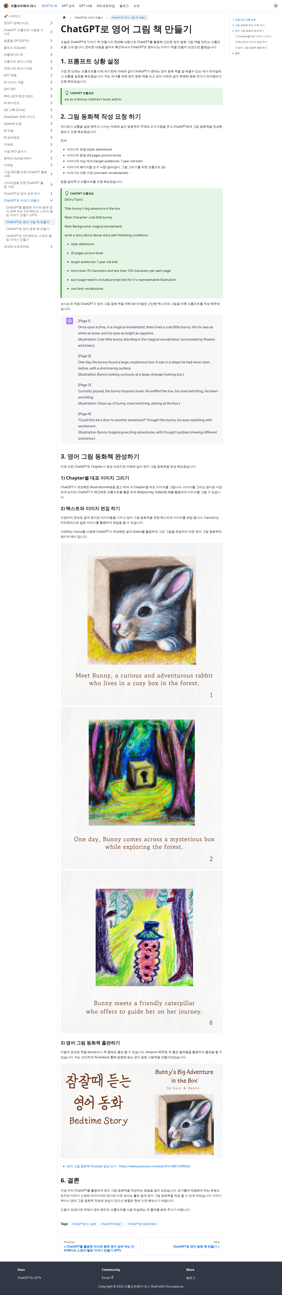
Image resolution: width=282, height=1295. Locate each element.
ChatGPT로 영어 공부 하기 (22, 193)
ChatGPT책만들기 (112, 1224)
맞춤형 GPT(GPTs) (16, 41)
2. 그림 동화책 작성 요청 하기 (248, 25)
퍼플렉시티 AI (13, 54)
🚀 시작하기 (12, 16)
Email (106, 1278)
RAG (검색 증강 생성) (18, 96)
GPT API (9, 89)
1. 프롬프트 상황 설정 (244, 19)
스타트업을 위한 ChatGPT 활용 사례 (23, 185)
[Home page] (64, 18)
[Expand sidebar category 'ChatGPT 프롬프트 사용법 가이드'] (51, 32)
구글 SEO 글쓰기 (15, 151)
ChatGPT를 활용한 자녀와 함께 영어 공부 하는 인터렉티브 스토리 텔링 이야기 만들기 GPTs (29, 211)
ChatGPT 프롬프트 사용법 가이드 (23, 32)
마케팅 (8, 165)
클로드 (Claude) (15, 47)
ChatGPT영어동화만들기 (142, 1224)
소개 (136, 6)
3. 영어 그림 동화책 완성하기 (248, 30)
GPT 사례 (85, 6)
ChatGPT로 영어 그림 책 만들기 (27, 222)
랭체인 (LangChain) (17, 158)
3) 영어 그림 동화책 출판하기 (251, 47)
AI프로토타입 (106, 6)
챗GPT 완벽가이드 (16, 23)
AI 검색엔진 (12, 137)
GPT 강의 (68, 6)
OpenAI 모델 (13, 124)
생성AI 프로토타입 (16, 246)
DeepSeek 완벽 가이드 (19, 117)
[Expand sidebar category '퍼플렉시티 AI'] (51, 54)
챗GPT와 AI (49, 6)
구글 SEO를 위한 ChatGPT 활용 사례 (25, 174)
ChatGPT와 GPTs (29, 1278)
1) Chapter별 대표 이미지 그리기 (253, 36)
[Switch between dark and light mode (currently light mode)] (276, 6)
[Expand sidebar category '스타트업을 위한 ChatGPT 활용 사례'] (51, 185)
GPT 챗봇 (10, 75)
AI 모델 (9, 130)
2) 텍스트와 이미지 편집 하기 (251, 42)
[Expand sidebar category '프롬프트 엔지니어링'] (51, 61)
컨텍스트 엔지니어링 (18, 68)
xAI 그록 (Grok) (14, 110)
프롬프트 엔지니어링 (18, 61)
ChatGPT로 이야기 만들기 (22, 200)
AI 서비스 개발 (14, 82)
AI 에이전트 (12, 103)
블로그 (124, 6)
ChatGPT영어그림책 (84, 1224)
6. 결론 (236, 53)
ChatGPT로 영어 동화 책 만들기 (27, 229)
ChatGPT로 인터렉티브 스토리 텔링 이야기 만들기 (29, 238)
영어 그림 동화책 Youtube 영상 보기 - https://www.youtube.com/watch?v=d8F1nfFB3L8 (128, 1166)
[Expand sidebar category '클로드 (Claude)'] (51, 48)
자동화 (8, 144)
